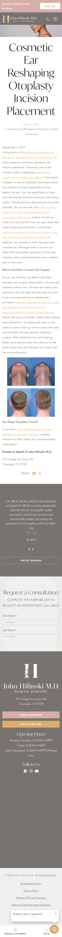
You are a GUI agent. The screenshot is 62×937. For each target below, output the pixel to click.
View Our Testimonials (31, 560)
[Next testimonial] (33, 549)
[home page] (19, 19)
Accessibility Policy (31, 883)
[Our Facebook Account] (25, 771)
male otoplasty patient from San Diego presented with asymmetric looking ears (29, 212)
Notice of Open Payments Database (31, 904)
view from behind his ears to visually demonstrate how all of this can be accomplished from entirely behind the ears (30, 307)
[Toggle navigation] (55, 19)
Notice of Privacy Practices (31, 897)
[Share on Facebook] (34, 473)
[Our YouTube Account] (37, 771)
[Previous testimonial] (29, 549)
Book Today (50, 6)
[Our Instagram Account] (31, 771)
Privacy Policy (31, 890)
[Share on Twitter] (40, 473)
